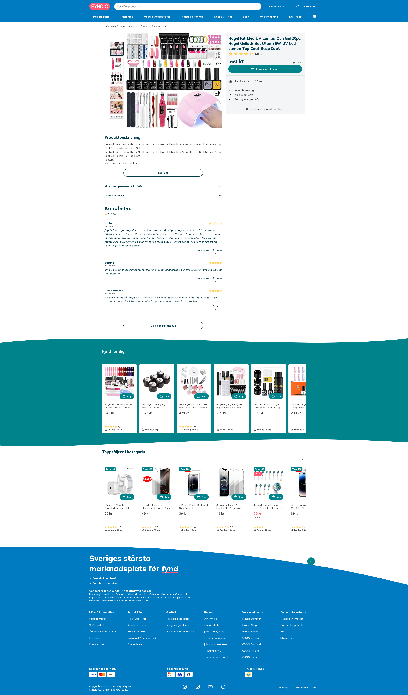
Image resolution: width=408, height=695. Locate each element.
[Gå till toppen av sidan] (311, 561)
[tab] (117, 49)
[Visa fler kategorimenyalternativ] (315, 16)
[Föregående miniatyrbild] (116, 36)
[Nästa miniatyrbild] (116, 124)
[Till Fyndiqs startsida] (99, 6)
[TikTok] (185, 687)
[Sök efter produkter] (256, 6)
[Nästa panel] (302, 359)
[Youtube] (210, 687)
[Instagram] (198, 687)
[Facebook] (223, 687)
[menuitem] (102, 16)
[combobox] (187, 6)
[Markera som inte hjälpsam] (220, 254)
